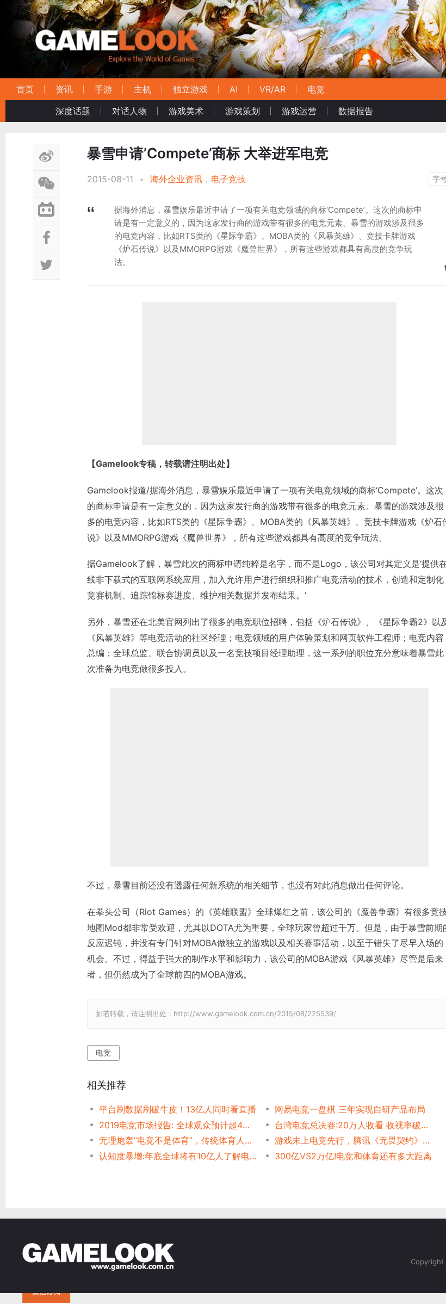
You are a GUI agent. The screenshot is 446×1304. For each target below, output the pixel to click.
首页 (25, 89)
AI (234, 89)
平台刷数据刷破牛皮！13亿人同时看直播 (177, 1109)
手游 (103, 89)
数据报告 (355, 111)
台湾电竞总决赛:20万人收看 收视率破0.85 (354, 1125)
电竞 (316, 89)
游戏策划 (242, 111)
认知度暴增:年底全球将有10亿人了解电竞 (178, 1156)
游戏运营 (299, 111)
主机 (142, 89)
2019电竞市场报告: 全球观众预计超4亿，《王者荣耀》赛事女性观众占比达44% (178, 1125)
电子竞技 (228, 179)
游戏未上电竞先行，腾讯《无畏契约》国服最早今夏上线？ (354, 1140)
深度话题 (72, 111)
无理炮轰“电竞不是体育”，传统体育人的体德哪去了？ (178, 1140)
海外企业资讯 (176, 179)
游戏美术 (186, 111)
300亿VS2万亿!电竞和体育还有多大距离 (353, 1156)
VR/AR (272, 89)
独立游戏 (190, 89)
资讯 (64, 89)
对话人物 (129, 111)
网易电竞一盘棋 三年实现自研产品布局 (350, 1109)
